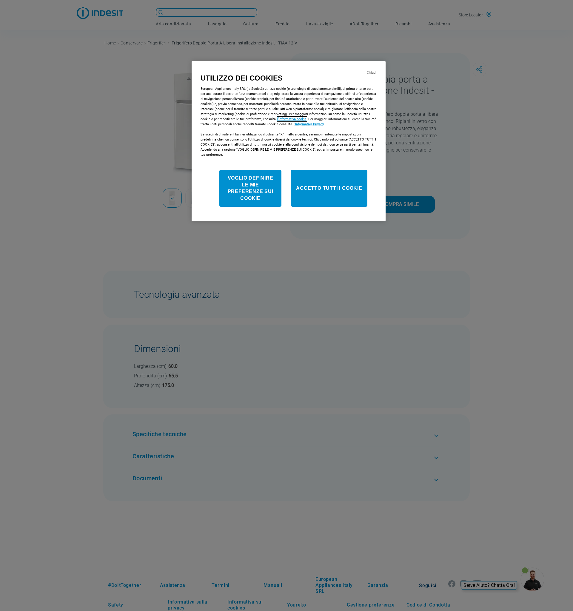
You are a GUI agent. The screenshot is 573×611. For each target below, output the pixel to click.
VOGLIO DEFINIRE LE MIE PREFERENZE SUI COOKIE (250, 187)
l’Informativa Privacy (309, 124)
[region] (289, 141)
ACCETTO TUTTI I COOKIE (329, 188)
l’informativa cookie (291, 119)
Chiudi (371, 73)
